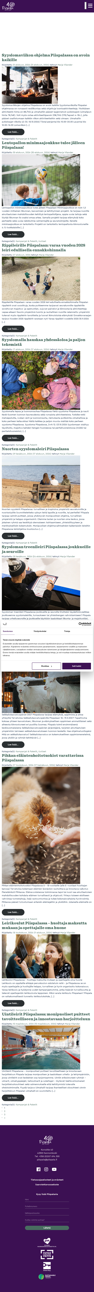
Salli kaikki (76, 666)
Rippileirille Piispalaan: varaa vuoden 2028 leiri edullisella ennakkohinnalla (43, 247)
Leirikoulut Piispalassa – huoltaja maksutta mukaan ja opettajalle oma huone (44, 925)
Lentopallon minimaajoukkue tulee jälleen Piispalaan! (43, 145)
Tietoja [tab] (67, 631)
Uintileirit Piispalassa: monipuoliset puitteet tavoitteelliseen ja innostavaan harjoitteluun (46, 1016)
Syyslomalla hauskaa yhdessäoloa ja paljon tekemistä (43, 342)
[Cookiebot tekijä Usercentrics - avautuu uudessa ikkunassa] (80, 624)
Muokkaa (45, 666)
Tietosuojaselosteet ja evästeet (47, 1180)
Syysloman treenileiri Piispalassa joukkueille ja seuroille (46, 549)
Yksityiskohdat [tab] (40, 631)
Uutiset (42, 241)
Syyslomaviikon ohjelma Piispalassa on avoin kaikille (46, 57)
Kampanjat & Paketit (26, 139)
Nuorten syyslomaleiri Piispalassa (35, 448)
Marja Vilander (65, 65)
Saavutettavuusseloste (47, 1184)
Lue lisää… (16, 132)
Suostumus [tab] (8, 631)
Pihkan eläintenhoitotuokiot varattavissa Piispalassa (43, 757)
